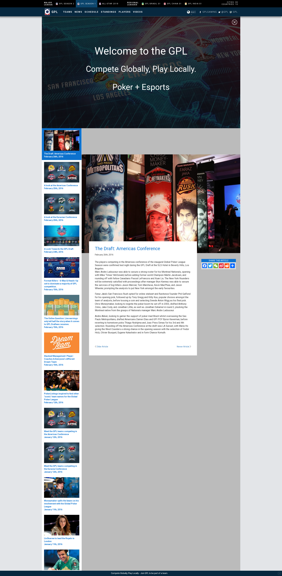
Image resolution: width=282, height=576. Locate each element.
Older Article (102, 346)
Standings (108, 12)
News (78, 12)
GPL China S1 (174, 4)
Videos (138, 12)
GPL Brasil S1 (153, 4)
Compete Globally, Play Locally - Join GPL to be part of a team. (139, 573)
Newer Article (183, 346)
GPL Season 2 (66, 4)
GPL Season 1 (88, 4)
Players (125, 12)
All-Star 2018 (110, 4)
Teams (67, 12)
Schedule (92, 12)
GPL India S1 (195, 4)
